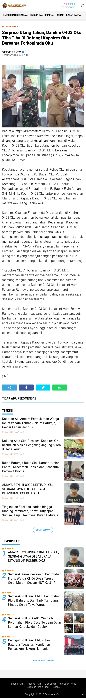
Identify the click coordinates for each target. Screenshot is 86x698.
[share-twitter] (43, 388)
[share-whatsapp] (59, 388)
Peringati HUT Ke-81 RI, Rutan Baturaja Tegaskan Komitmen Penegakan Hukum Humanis (29, 644)
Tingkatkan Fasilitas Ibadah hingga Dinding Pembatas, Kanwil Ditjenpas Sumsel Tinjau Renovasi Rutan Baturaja (30, 511)
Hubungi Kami (34, 683)
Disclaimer (50, 683)
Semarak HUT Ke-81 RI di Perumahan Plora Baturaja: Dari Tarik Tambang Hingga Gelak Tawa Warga (34, 600)
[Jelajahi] (81, 5)
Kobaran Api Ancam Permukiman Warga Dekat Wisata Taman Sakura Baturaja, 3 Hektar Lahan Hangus (30, 423)
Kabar (60, 15)
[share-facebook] (26, 388)
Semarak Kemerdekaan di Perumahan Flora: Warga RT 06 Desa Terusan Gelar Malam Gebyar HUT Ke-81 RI (34, 578)
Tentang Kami (16, 683)
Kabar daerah (74, 15)
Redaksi (56, 687)
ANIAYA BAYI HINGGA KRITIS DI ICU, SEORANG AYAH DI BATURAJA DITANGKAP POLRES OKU (27, 489)
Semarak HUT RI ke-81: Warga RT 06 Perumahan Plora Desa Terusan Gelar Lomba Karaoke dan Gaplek (34, 622)
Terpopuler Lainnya (43, 660)
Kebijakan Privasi (68, 683)
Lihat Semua (43, 530)
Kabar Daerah (12, 26)
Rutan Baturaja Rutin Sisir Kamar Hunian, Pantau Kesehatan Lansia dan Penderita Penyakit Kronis (31, 467)
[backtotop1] (83, 694)
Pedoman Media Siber (37, 687)
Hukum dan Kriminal (42, 15)
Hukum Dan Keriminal (15, 15)
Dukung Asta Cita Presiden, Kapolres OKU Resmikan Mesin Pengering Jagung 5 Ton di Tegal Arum (31, 445)
